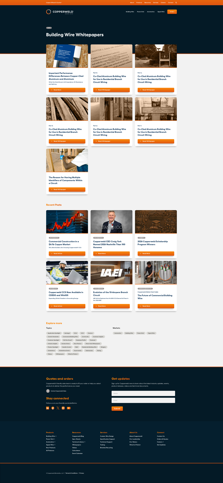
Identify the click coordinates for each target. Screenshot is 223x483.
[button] (132, 2)
